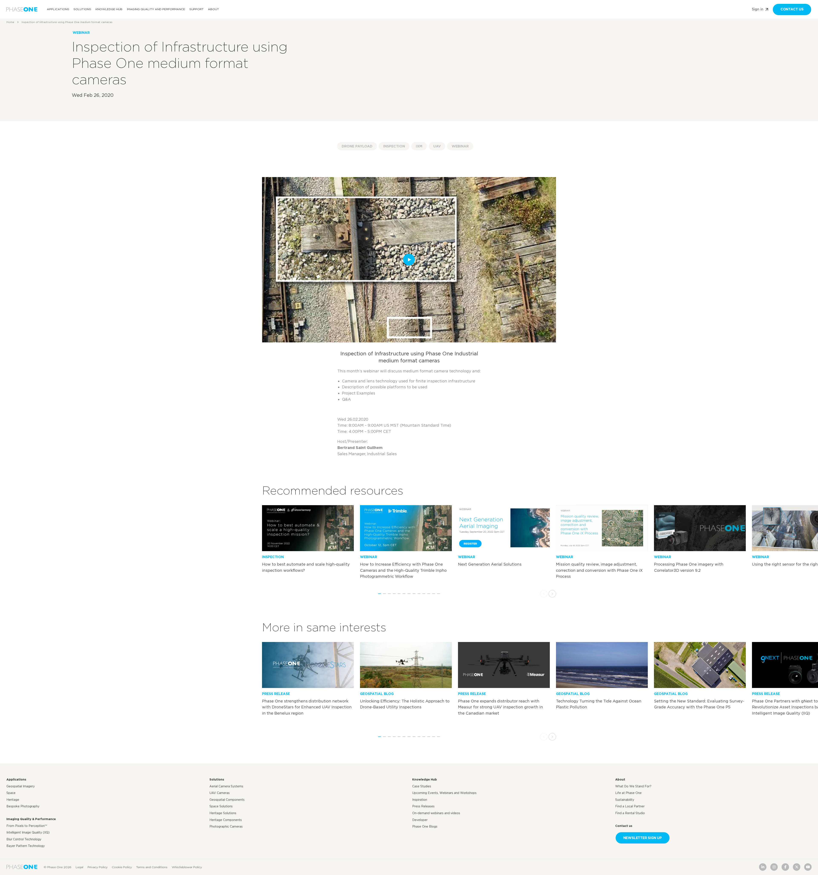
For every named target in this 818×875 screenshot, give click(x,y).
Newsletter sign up (642, 838)
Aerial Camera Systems (226, 786)
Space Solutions (221, 806)
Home (10, 22)
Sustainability (624, 799)
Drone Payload (357, 146)
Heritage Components (225, 819)
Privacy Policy (98, 867)
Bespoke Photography (22, 806)
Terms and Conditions (151, 867)
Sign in (757, 9)
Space (11, 793)
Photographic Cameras (226, 826)
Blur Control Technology (23, 839)
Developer (420, 819)
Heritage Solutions (222, 813)
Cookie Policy (122, 867)
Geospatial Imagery (20, 786)
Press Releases (423, 806)
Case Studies (421, 786)
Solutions (82, 9)
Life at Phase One (628, 793)
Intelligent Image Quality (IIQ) (28, 832)
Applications (58, 9)
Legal (79, 867)
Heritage (12, 799)
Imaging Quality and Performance (156, 9)
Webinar (460, 146)
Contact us (792, 9)
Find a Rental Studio (630, 813)
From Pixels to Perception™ (26, 825)
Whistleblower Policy (187, 867)
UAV (437, 146)
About (213, 9)
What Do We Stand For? (633, 786)
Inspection (394, 146)
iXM (419, 146)
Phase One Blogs (424, 826)
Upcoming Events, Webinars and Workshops (444, 793)
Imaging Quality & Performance (31, 819)
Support (196, 9)
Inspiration (419, 799)
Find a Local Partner (630, 806)
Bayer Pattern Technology (25, 846)
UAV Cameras (219, 793)
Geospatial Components (227, 799)
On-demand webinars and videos (436, 813)
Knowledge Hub (108, 9)
